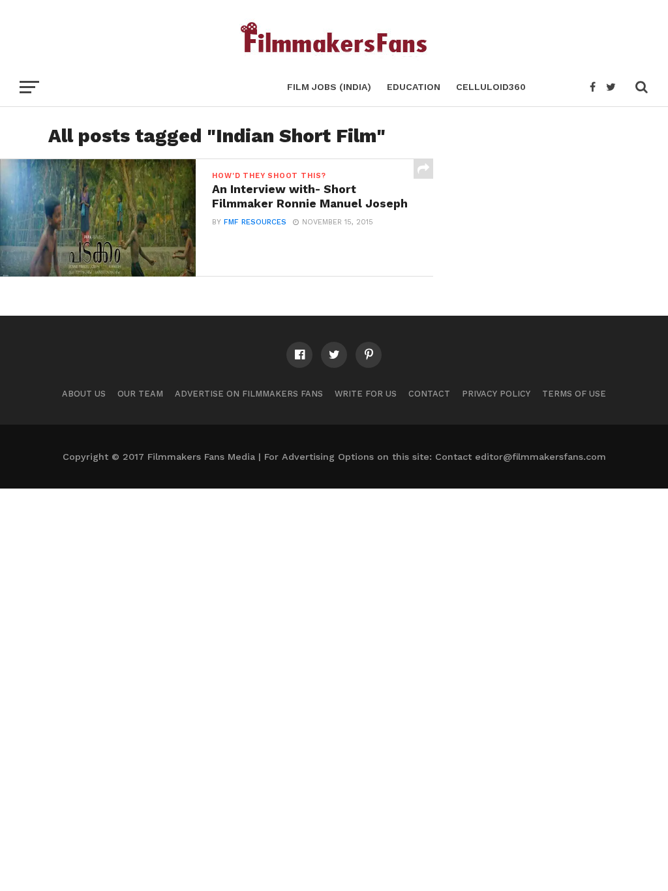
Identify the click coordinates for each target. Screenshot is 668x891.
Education (413, 87)
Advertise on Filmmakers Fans (249, 394)
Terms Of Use (574, 394)
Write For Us (366, 394)
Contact (429, 394)
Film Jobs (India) (329, 87)
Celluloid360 (491, 87)
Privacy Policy (496, 394)
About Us (84, 394)
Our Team (140, 394)
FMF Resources (255, 222)
